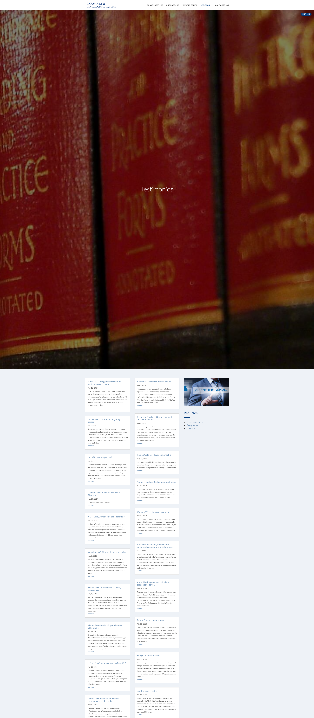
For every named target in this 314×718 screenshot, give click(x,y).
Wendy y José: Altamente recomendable (107, 552)
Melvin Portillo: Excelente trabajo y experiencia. (104, 588)
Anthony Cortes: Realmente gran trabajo (156, 482)
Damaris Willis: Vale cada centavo (153, 511)
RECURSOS (205, 5)
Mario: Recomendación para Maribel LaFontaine (105, 626)
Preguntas (192, 425)
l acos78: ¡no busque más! (100, 457)
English (306, 14)
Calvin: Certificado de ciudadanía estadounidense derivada (103, 699)
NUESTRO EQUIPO (189, 5)
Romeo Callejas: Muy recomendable (154, 454)
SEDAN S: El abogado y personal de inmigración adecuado (104, 382)
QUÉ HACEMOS (172, 5)
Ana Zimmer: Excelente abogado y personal (104, 420)
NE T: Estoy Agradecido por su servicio (106, 516)
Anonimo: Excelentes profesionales (154, 381)
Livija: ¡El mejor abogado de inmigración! (107, 663)
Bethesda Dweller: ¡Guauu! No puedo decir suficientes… (155, 418)
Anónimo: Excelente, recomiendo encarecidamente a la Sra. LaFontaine (155, 545)
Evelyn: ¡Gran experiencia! (149, 655)
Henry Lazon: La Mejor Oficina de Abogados (104, 493)
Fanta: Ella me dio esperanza (150, 620)
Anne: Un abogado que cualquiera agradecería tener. (153, 583)
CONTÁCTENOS (222, 5)
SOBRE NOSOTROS (155, 5)
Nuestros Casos (195, 421)
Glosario (191, 428)
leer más (91, 408)
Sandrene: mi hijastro (147, 691)
